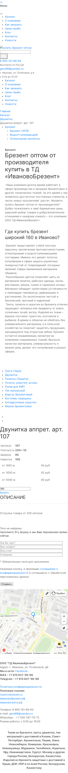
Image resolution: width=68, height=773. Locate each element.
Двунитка (11, 374)
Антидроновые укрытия (20, 402)
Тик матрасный (15, 390)
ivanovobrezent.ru (11, 694)
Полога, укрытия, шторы (21, 382)
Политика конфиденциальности (21, 686)
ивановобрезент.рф (12, 698)
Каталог (10, 16)
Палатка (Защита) (16, 378)
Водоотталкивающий (24, 134)
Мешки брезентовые (18, 406)
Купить (4, 492)
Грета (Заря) (13, 371)
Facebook (21, 671)
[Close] (1, 13)
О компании (13, 20)
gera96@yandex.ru (12, 68)
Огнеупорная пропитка (25, 138)
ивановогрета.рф (11, 702)
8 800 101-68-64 (10, 60)
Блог (8, 32)
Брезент (10, 126)
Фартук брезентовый (18, 394)
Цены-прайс (13, 28)
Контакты (11, 36)
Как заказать (13, 24)
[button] (1, 2)
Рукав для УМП (15, 386)
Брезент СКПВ (19, 130)
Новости (10, 40)
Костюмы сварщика (18, 398)
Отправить (6, 584)
